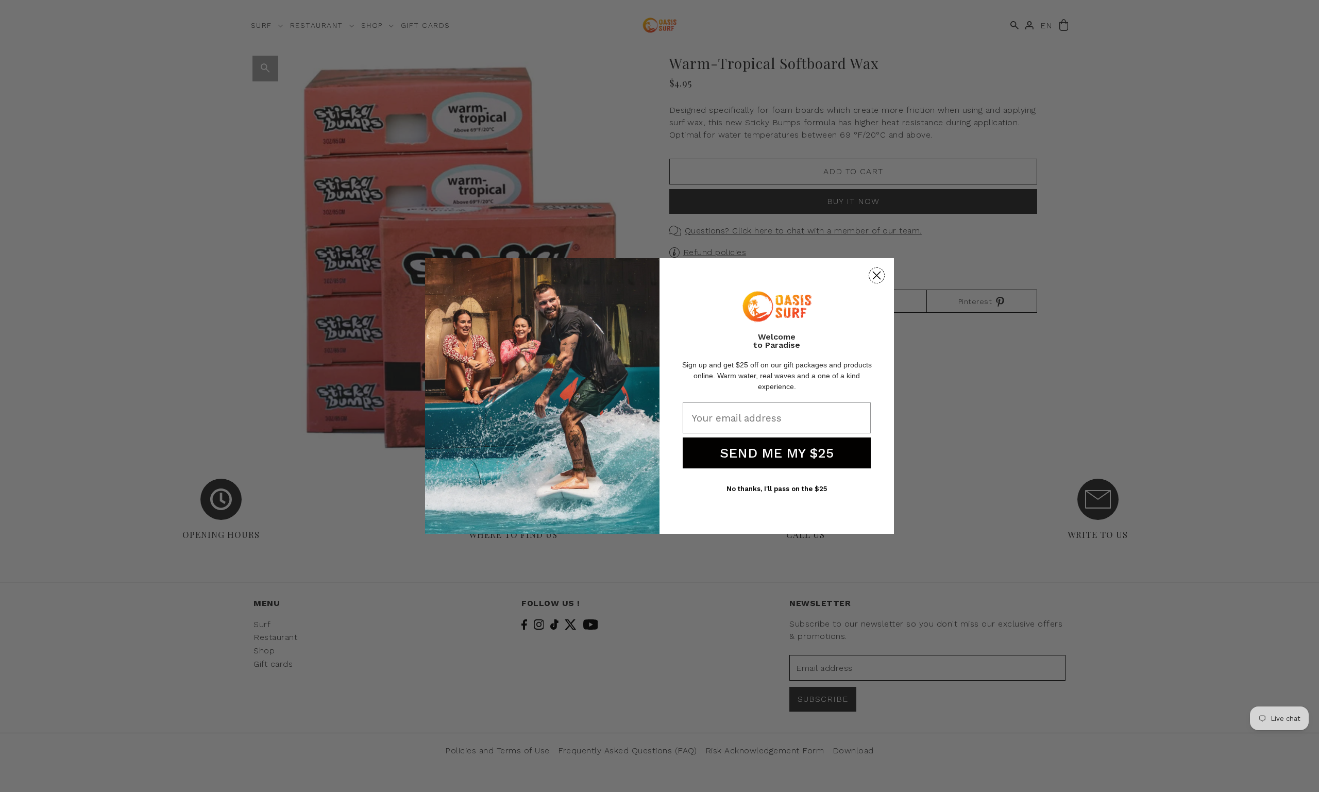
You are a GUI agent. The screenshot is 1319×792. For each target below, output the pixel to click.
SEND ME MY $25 (777, 453)
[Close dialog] (877, 275)
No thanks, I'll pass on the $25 (776, 489)
